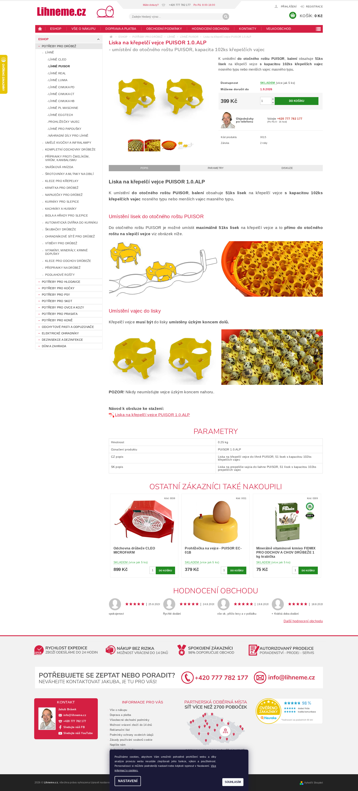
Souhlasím (233, 782)
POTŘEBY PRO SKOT (57, 301)
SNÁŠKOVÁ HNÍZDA (59, 167)
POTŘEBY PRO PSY (56, 294)
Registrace (314, 6)
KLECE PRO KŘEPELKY (62, 181)
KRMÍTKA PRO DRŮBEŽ (62, 187)
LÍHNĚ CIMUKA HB (61, 101)
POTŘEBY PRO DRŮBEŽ (59, 46)
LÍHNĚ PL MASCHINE (63, 108)
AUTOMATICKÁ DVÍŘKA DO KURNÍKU (71, 222)
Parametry (216, 168)
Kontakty (247, 28)
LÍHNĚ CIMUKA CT (61, 94)
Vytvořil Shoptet (313, 782)
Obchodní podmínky (164, 28)
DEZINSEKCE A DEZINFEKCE (62, 339)
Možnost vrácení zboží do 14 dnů (131, 724)
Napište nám (118, 744)
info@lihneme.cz (74, 715)
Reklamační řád (119, 729)
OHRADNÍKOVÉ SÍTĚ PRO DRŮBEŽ (70, 236)
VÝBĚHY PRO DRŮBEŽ (61, 243)
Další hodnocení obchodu (303, 621)
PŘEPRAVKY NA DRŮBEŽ (63, 267)
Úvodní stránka (40, 28)
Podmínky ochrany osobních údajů (132, 734)
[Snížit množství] (273, 103)
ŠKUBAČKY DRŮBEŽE (60, 229)
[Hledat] (226, 16)
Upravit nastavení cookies (106, 782)
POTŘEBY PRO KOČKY (58, 288)
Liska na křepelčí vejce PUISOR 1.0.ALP (152, 415)
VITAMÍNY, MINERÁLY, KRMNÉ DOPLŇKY (66, 252)
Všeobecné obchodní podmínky (130, 719)
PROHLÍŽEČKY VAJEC (64, 121)
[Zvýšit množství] (273, 99)
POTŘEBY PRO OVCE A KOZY (63, 307)
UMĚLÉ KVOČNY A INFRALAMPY (68, 142)
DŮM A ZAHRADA (54, 346)
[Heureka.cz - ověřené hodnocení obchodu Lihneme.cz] (289, 711)
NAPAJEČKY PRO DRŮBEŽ (64, 194)
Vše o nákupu (83, 28)
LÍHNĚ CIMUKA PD (61, 87)
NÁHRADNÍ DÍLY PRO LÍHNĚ (68, 135)
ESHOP (56, 28)
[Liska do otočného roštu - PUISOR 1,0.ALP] (112, 415)
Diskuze (287, 168)
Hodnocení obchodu (210, 28)
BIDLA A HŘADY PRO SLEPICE (66, 215)
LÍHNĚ (49, 52)
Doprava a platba (120, 28)
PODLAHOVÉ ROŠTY (60, 274)
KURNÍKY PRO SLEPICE (62, 201)
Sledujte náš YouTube (78, 733)
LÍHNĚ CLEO (57, 59)
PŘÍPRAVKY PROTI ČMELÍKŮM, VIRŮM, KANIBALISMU (67, 158)
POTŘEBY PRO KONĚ (57, 320)
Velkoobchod (278, 28)
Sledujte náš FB (74, 727)
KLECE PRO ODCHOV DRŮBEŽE (68, 260)
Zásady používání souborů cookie (131, 739)
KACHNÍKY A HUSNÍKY (61, 208)
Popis (144, 168)
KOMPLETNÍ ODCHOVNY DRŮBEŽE (70, 149)
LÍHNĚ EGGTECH (60, 115)
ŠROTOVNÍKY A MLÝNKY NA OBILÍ (69, 174)
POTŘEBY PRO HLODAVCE (61, 281)
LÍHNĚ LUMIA (58, 80)
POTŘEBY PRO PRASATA (59, 313)
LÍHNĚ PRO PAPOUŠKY (64, 128)
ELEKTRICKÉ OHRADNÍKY (60, 333)
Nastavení (127, 781)
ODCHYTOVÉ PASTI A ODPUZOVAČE (68, 327)
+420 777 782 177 (74, 721)
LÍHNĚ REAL (57, 73)
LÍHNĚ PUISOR (59, 66)
